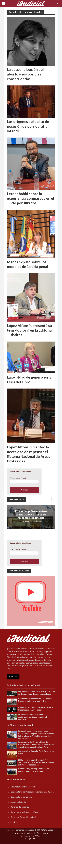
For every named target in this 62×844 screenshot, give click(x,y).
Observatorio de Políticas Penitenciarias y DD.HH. (32, 791)
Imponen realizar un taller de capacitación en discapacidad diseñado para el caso (36, 692)
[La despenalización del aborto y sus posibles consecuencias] (31, 41)
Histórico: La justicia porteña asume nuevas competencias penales (33, 770)
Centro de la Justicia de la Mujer (24, 812)
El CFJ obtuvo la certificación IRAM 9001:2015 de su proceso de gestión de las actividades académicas (36, 762)
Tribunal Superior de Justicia (23, 786)
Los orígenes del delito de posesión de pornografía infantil (28, 126)
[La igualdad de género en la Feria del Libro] (31, 357)
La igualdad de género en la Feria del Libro (29, 379)
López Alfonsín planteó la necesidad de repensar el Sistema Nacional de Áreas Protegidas (28, 454)
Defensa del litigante (20, 807)
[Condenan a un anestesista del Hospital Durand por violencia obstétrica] (12, 701)
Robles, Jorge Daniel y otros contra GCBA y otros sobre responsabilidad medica (31, 514)
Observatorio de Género (21, 797)
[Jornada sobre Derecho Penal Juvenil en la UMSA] (12, 754)
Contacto (13, 676)
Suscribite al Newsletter (20, 472)
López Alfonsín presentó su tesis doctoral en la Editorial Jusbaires (30, 330)
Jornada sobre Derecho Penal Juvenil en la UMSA (36, 752)
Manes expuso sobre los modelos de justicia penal (27, 264)
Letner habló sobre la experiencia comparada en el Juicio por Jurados (30, 198)
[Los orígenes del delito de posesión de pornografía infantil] (31, 101)
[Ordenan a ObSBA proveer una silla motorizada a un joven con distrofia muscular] (12, 717)
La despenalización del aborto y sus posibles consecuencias (25, 74)
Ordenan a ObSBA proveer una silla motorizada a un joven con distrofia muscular (33, 717)
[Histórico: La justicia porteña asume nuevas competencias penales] (12, 771)
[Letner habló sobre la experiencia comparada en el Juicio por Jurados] (31, 163)
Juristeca (14, 822)
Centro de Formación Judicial (23, 817)
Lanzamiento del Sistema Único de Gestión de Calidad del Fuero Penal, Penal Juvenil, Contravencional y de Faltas (36, 744)
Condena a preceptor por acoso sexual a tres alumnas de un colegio (35, 708)
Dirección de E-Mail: (18, 478)
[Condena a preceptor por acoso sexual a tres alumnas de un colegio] (12, 709)
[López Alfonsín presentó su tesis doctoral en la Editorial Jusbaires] (31, 297)
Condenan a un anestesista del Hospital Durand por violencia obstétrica (35, 700)
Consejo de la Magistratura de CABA (34, 834)
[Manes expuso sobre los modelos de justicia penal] (31, 233)
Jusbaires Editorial (18, 802)
